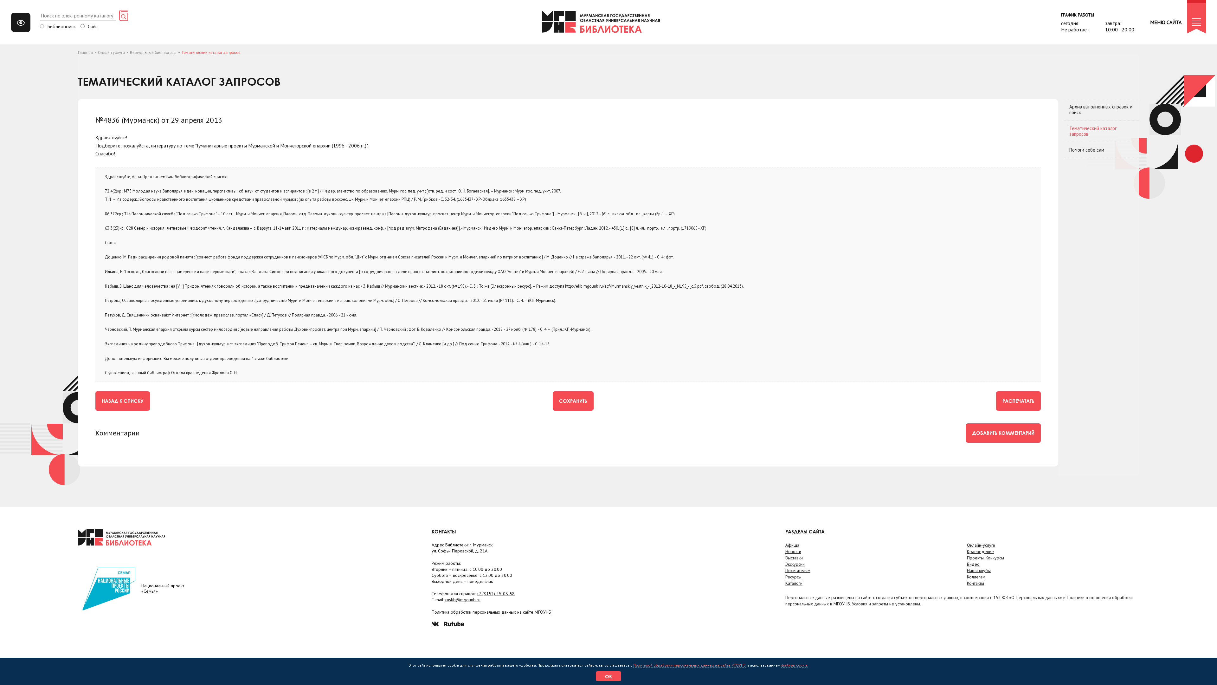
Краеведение (980, 551)
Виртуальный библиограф (153, 53)
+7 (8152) (496, 594)
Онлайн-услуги (111, 53)
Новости (793, 551)
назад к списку (123, 401)
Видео (973, 564)
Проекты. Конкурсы (985, 558)
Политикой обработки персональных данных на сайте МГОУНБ (689, 665)
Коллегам (976, 577)
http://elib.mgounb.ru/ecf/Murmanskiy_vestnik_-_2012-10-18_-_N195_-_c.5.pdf (634, 286)
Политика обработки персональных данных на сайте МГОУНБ (491, 612)
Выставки (794, 558)
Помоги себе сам (1086, 150)
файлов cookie (794, 665)
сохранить (573, 401)
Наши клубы (979, 570)
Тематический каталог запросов (1093, 131)
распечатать (1018, 401)
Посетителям (797, 570)
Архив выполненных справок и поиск (1100, 109)
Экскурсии (795, 564)
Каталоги (793, 583)
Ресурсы (793, 577)
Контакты (975, 583)
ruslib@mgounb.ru (462, 600)
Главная (85, 53)
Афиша (792, 545)
